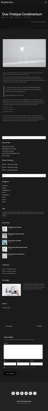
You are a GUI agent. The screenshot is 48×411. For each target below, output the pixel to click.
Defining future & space (8, 146)
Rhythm (12, 17)
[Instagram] (17, 393)
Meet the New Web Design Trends (11, 153)
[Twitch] (22, 393)
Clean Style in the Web (8, 151)
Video (3, 202)
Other (25, 17)
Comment (6, 343)
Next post (39, 326)
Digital (18, 213)
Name (5, 361)
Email (18, 361)
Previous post (9, 326)
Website (32, 361)
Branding (17, 17)
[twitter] (34, 393)
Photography (29, 17)
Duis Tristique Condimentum (16, 254)
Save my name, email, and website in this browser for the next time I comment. (20, 367)
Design (4, 188)
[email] (30, 393)
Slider (3, 199)
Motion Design (6, 155)
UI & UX (20, 17)
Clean (9, 213)
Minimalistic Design (13, 164)
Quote (3, 197)
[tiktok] (26, 393)
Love (23, 213)
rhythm (10, 228)
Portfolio (27, 213)
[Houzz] (13, 393)
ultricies (26, 99)
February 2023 (6, 307)
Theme (36, 213)
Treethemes (25, 401)
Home (32, 21)
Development (5, 190)
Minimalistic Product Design (9, 148)
